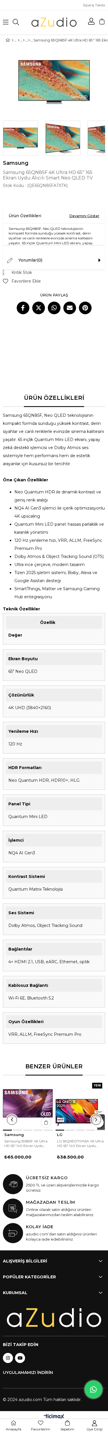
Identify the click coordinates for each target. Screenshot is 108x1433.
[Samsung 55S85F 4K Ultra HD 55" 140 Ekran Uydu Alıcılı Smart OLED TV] (28, 1105)
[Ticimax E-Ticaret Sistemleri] (54, 1417)
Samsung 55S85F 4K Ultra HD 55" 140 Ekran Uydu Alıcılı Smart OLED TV (26, 1143)
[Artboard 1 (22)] (54, 1317)
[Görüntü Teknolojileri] (23, 40)
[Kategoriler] (18, 40)
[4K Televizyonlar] (29, 40)
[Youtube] (20, 1358)
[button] (7, 1130)
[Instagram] (8, 1358)
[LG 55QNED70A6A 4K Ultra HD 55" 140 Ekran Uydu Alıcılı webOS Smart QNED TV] (80, 1105)
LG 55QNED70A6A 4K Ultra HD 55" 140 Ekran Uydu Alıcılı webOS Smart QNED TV (80, 1143)
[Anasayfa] (12, 40)
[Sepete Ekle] (46, 1122)
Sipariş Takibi (94, 5)
